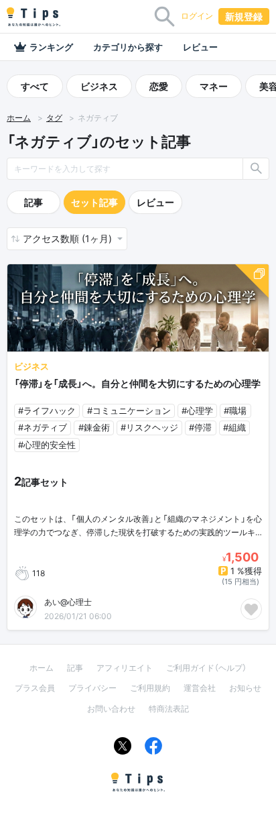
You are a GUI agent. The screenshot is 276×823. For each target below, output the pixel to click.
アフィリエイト (124, 668)
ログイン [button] (197, 16)
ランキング (51, 47)
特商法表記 (169, 709)
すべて (35, 86)
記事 (33, 202)
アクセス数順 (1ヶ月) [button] (69, 238)
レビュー (200, 47)
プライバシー (92, 688)
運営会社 (200, 688)
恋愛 (158, 86)
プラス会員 (35, 688)
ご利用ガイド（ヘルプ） (206, 668)
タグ (54, 118)
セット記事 (94, 202)
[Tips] (33, 16)
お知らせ (245, 688)
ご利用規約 (150, 688)
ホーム (19, 118)
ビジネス (99, 86)
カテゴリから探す (128, 47)
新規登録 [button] (244, 16)
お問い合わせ (111, 709)
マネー (214, 86)
